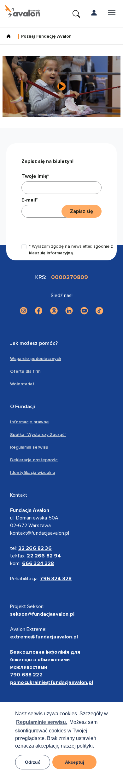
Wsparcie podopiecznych (35, 358)
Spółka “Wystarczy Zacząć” (38, 434)
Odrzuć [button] (32, 762)
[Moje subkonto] (94, 14)
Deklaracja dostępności (34, 460)
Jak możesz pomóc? (34, 343)
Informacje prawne (29, 422)
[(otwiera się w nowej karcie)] (23, 310)
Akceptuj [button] (74, 762)
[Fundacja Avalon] (22, 11)
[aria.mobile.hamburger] (112, 14)
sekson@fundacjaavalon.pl (42, 614)
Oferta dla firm (25, 371)
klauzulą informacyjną (51, 253)
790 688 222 (26, 675)
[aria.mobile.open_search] (76, 14)
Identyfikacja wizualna (32, 472)
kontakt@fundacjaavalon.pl (39, 533)
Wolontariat (22, 384)
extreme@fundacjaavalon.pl (44, 637)
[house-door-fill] (11, 37)
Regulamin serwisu (29, 447)
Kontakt (18, 495)
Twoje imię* (35, 176)
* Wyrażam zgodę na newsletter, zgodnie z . (71, 250)
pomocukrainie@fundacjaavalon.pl (51, 682)
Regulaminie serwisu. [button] (41, 722)
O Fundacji (22, 406)
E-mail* (29, 200)
